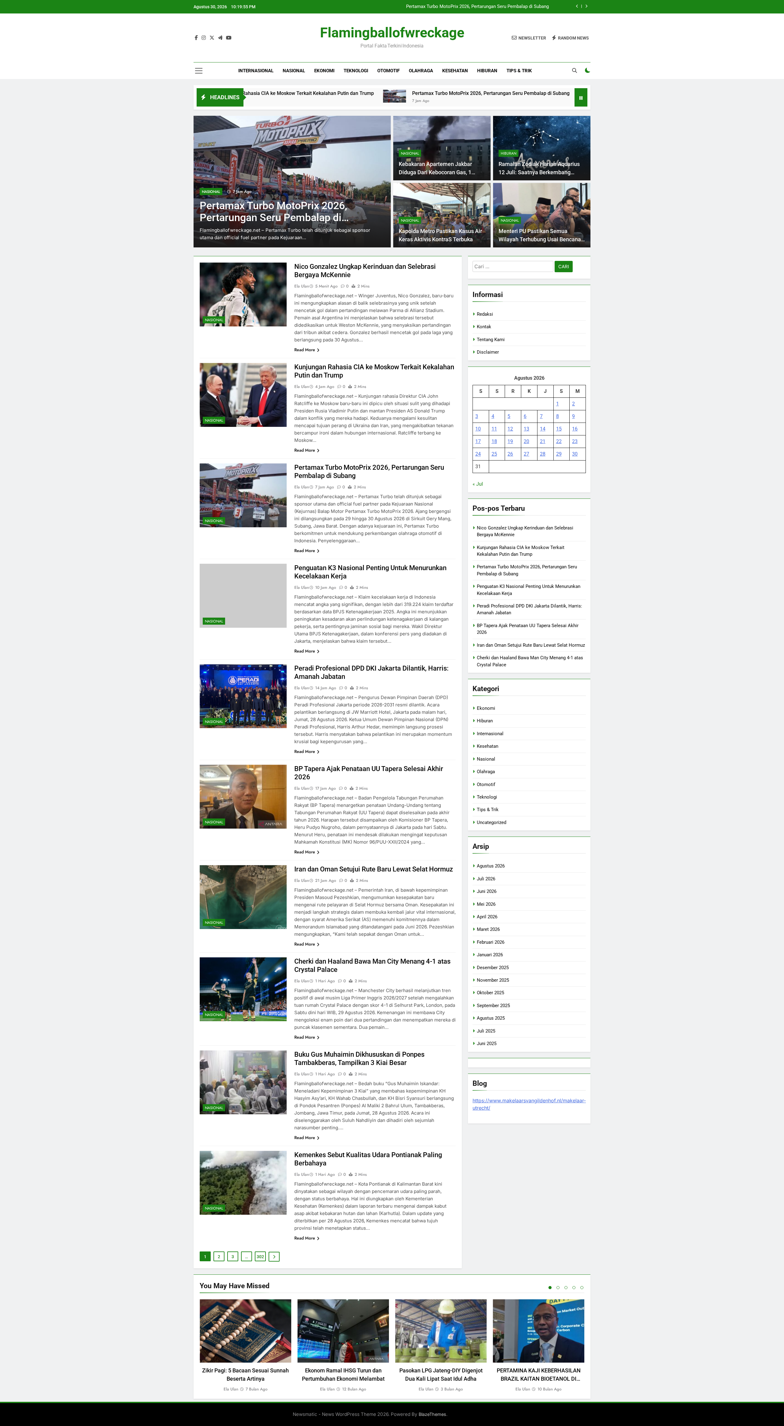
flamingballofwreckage (392, 32)
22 (559, 441)
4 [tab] (573, 1287)
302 (260, 1256)
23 (575, 441)
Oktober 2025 (490, 992)
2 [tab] (558, 1287)
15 (559, 429)
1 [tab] (550, 1287)
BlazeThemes (432, 1414)
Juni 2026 (486, 891)
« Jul (478, 484)
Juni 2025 (486, 1043)
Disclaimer (488, 352)
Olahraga (421, 70)
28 (542, 454)
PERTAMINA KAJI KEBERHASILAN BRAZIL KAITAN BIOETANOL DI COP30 (539, 1378)
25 (494, 454)
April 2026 (487, 917)
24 (478, 454)
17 (478, 441)
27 (526, 454)
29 (559, 454)
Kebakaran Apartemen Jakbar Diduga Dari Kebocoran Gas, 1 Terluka (435, 172)
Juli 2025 (486, 1031)
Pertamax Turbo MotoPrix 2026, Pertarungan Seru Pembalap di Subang (397, 93)
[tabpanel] (245, 1346)
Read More (304, 350)
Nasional (294, 70)
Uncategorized (491, 822)
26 (510, 454)
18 (494, 441)
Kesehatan (455, 70)
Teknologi (356, 70)
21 (542, 441)
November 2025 (493, 980)
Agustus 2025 (491, 1018)
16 (575, 429)
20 (526, 441)
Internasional (255, 70)
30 (575, 454)
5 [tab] (581, 1287)
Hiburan (487, 70)
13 (526, 429)
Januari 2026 (490, 955)
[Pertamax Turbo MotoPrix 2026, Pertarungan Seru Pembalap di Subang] (300, 96)
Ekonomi (324, 70)
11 (494, 429)
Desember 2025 (493, 967)
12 (510, 429)
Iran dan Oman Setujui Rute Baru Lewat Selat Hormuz (373, 869)
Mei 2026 (486, 904)
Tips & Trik (519, 70)
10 (478, 429)
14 (542, 429)
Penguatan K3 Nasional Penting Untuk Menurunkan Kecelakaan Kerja (479, 6)
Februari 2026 (490, 942)
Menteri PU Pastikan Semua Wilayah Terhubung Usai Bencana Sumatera (540, 239)
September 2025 (493, 1005)
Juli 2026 (486, 879)
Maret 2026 (488, 929)
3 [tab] (565, 1287)
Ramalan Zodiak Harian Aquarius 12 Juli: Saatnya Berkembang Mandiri (539, 172)
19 (510, 441)
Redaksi (485, 314)
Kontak (484, 326)
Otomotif (388, 70)
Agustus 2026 (491, 866)
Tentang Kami (491, 339)
